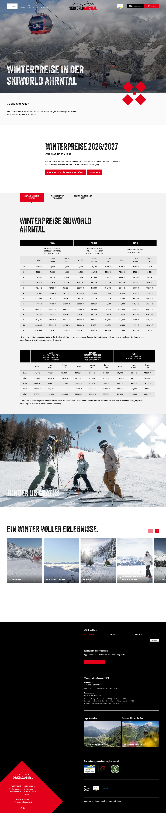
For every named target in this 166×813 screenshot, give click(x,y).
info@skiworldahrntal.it (23, 802)
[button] (157, 531)
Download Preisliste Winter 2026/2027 (66, 172)
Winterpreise (89, 634)
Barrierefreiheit (115, 801)
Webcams (113, 634)
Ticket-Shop (95, 172)
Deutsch (154, 640)
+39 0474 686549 (22, 799)
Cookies (104, 801)
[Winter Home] (7, 62)
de (47, 7)
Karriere (138, 634)
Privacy (97, 801)
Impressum (88, 801)
